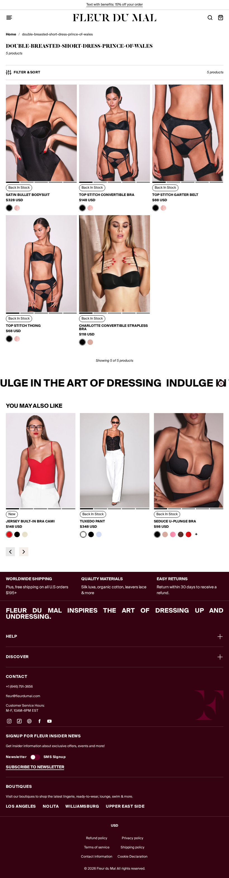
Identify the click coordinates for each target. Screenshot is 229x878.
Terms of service (96, 847)
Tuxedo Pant (92, 521)
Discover (17, 657)
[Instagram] (9, 723)
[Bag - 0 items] (220, 17)
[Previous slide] (10, 551)
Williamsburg (82, 806)
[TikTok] (19, 723)
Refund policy (96, 838)
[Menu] (9, 17)
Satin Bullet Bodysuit (28, 195)
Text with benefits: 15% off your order (114, 5)
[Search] (210, 17)
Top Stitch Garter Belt (175, 195)
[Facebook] (39, 723)
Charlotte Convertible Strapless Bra (113, 327)
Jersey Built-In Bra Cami (30, 521)
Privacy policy (132, 838)
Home (11, 34)
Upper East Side (125, 806)
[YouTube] (49, 723)
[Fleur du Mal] (114, 17)
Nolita (51, 806)
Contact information (96, 857)
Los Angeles (21, 806)
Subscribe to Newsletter (35, 767)
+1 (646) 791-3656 (19, 687)
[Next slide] (23, 551)
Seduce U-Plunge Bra (175, 521)
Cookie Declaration (132, 857)
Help (11, 636)
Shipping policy (132, 847)
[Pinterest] (29, 723)
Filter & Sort (27, 72)
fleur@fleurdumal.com (23, 696)
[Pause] (221, 383)
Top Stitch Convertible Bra (106, 195)
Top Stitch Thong (23, 326)
